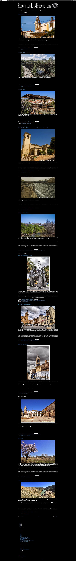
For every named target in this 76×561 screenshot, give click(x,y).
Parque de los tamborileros (33, 300)
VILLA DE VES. (20, 438)
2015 (20, 525)
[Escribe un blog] (35, 47)
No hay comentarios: (32, 121)
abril (20, 536)
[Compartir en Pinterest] (37, 47)
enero (21, 552)
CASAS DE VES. (21, 397)
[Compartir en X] (37, 84)
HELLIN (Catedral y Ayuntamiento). (25, 304)
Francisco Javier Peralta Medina (24, 300)
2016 (20, 524)
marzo (21, 550)
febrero (21, 551)
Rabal (37, 300)
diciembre (21, 527)
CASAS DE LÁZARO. (22, 89)
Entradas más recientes (21, 516)
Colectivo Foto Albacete (34, 10)
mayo (21, 535)
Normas (45, 10)
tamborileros (43, 300)
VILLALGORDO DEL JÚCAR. (23, 212)
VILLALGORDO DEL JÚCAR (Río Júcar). (25, 175)
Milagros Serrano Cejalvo (34, 250)
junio (20, 534)
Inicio (38, 516)
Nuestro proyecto (40, 10)
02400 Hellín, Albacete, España (24, 301)
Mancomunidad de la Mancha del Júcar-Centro (26, 250)
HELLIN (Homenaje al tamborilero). (25, 255)
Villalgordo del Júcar (42, 250)
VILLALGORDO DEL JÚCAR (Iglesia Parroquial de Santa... (27, 540)
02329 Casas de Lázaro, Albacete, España (26, 49)
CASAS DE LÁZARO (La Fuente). (24, 14)
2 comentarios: (31, 299)
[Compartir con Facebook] (36, 47)
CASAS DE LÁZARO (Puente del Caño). (25, 52)
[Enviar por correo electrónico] (34, 47)
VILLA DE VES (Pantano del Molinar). (25, 480)
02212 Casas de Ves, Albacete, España (25, 435)
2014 (20, 526)
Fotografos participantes (26, 10)
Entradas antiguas (55, 516)
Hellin (29, 300)
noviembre (21, 528)
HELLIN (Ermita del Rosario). (23, 344)
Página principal (20, 10)
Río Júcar (39, 250)
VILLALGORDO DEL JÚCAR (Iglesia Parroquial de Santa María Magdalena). (33, 127)
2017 (20, 523)
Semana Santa (40, 300)
